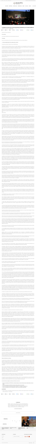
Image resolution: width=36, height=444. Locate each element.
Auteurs (4, 0)
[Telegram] (29, 436)
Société (12, 28)
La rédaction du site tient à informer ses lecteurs (30, 0)
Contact (6, 0)
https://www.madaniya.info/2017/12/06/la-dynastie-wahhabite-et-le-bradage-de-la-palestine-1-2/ (14, 386)
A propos (2, 0)
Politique (10, 28)
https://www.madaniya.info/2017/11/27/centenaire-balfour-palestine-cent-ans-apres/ (13, 385)
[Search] (32, 6)
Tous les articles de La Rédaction (18, 408)
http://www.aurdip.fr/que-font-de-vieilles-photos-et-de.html (10, 42)
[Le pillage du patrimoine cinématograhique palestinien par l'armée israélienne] (12, 420)
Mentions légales (9, 0)
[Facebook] (34, 6)
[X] (33, 6)
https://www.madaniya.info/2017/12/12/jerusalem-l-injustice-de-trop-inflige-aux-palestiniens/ (14, 387)
